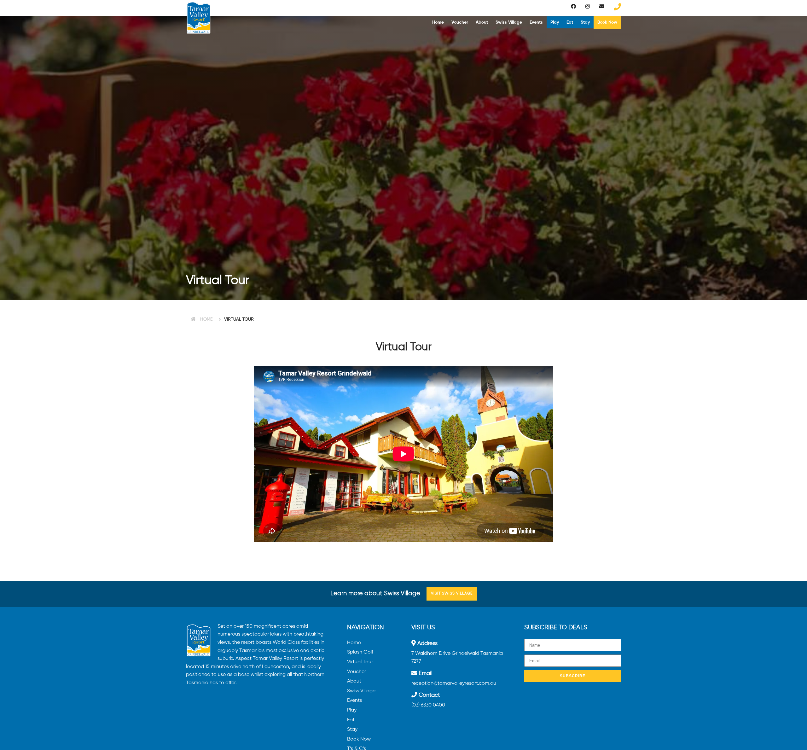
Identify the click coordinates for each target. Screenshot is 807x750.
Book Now (607, 22)
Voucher (459, 22)
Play (554, 22)
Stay (585, 22)
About (482, 22)
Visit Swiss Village (452, 594)
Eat (569, 22)
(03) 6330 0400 (428, 705)
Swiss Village (509, 22)
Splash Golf (360, 652)
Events (536, 22)
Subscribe (572, 676)
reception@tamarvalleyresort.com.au (453, 683)
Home (438, 22)
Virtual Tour (360, 662)
